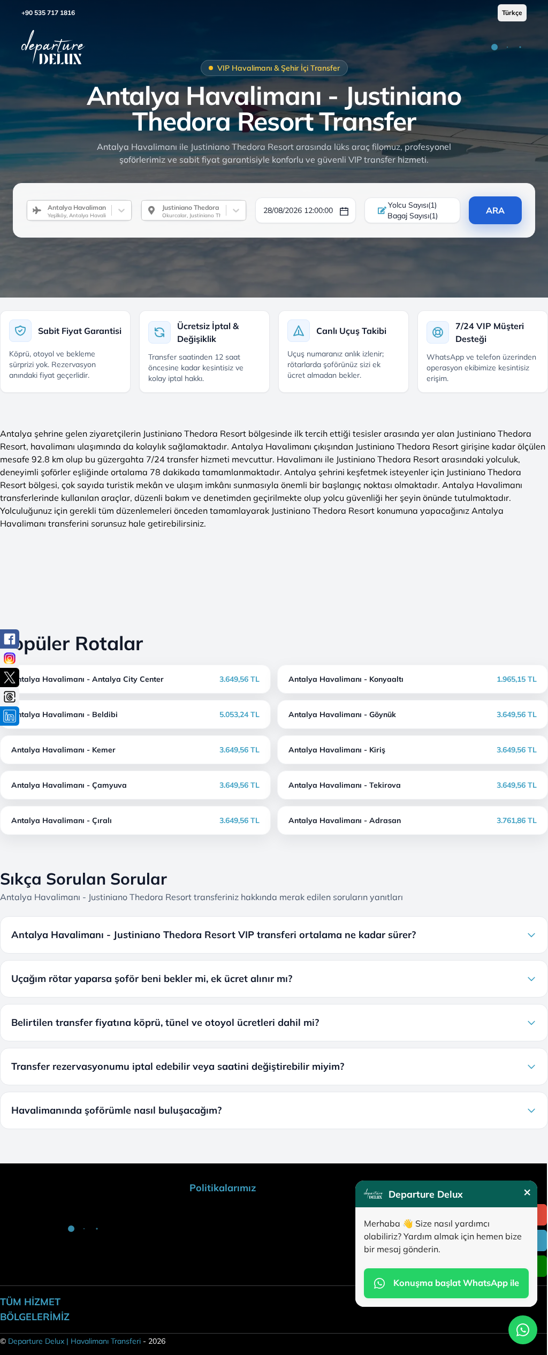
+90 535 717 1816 (48, 13)
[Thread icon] (9, 696)
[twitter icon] (9, 677)
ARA (495, 210)
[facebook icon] (9, 638)
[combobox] (43, 210)
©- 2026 (82, 1341)
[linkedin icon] (9, 716)
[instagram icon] (9, 658)
